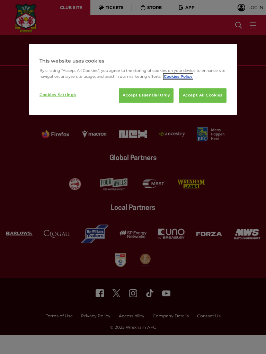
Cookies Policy (178, 76)
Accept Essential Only (146, 95)
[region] (133, 79)
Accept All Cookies (203, 95)
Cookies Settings (57, 95)
